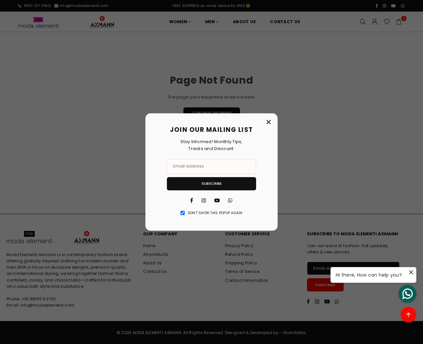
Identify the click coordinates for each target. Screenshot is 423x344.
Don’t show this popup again (215, 212)
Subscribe (212, 183)
